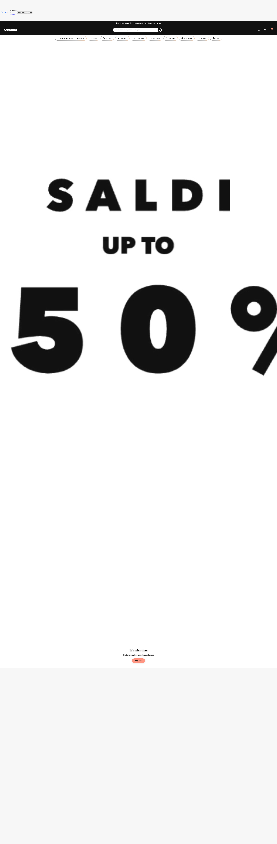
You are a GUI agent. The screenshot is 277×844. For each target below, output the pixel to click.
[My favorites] (259, 30)
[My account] (265, 30)
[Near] (159, 30)
